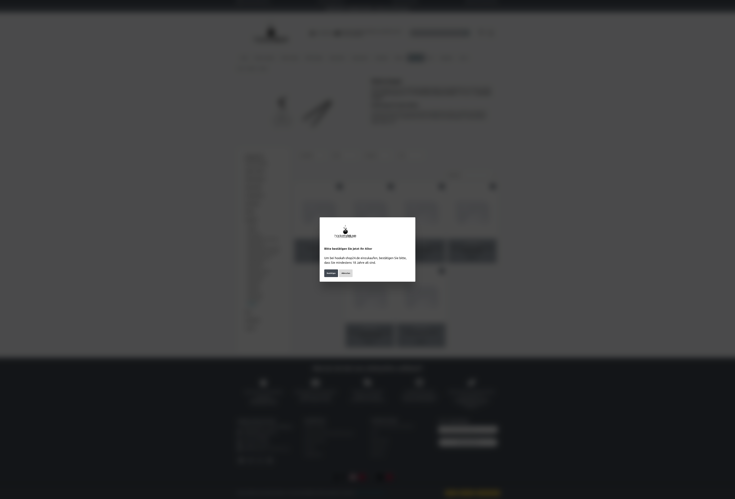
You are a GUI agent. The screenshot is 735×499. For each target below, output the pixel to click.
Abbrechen (345, 273)
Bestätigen (331, 273)
